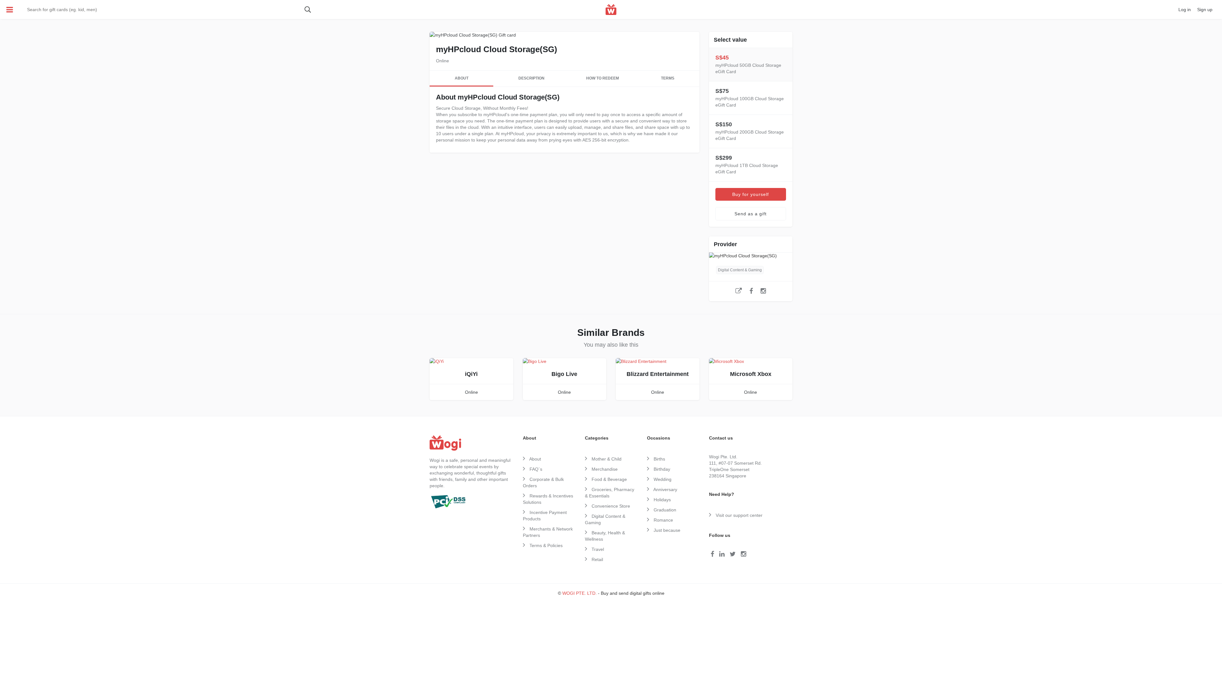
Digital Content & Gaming (740, 270)
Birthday (661, 469)
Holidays (661, 499)
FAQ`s (535, 469)
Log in (1184, 9)
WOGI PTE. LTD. (579, 593)
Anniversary (664, 489)
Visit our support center (738, 515)
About (461, 78)
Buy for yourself (750, 194)
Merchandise (604, 469)
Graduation (664, 509)
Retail (596, 559)
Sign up (1204, 9)
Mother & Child (606, 458)
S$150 (749, 131)
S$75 (749, 98)
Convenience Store (610, 506)
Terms (667, 78)
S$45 (748, 64)
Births (658, 458)
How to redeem (602, 78)
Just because (666, 530)
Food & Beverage (608, 479)
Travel (597, 549)
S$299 (746, 164)
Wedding (661, 479)
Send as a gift (750, 213)
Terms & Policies (545, 545)
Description (531, 78)
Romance (662, 520)
